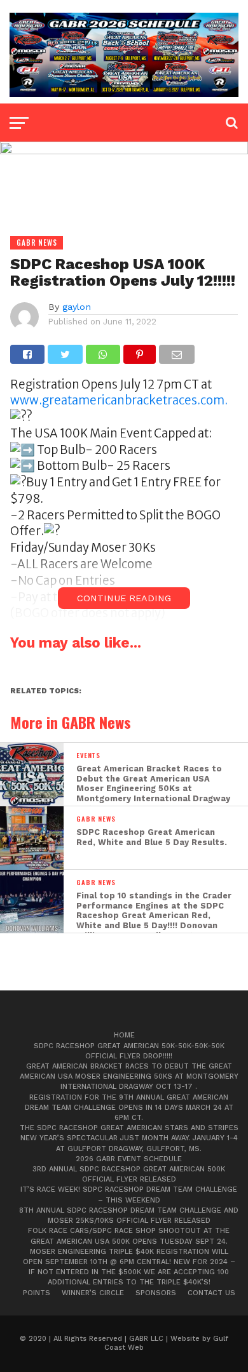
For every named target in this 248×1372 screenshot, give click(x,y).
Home (124, 1035)
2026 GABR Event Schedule (129, 1159)
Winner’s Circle (93, 1293)
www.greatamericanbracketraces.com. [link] (119, 400)
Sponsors (155, 1293)
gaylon (76, 307)
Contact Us (211, 1293)
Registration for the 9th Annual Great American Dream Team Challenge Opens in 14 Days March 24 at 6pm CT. (129, 1107)
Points (36, 1293)
